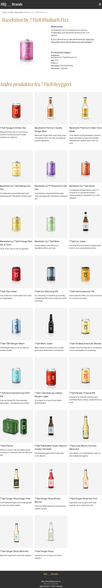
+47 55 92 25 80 (52, 584)
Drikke (11, 12)
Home (4, 12)
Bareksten (19, 12)
